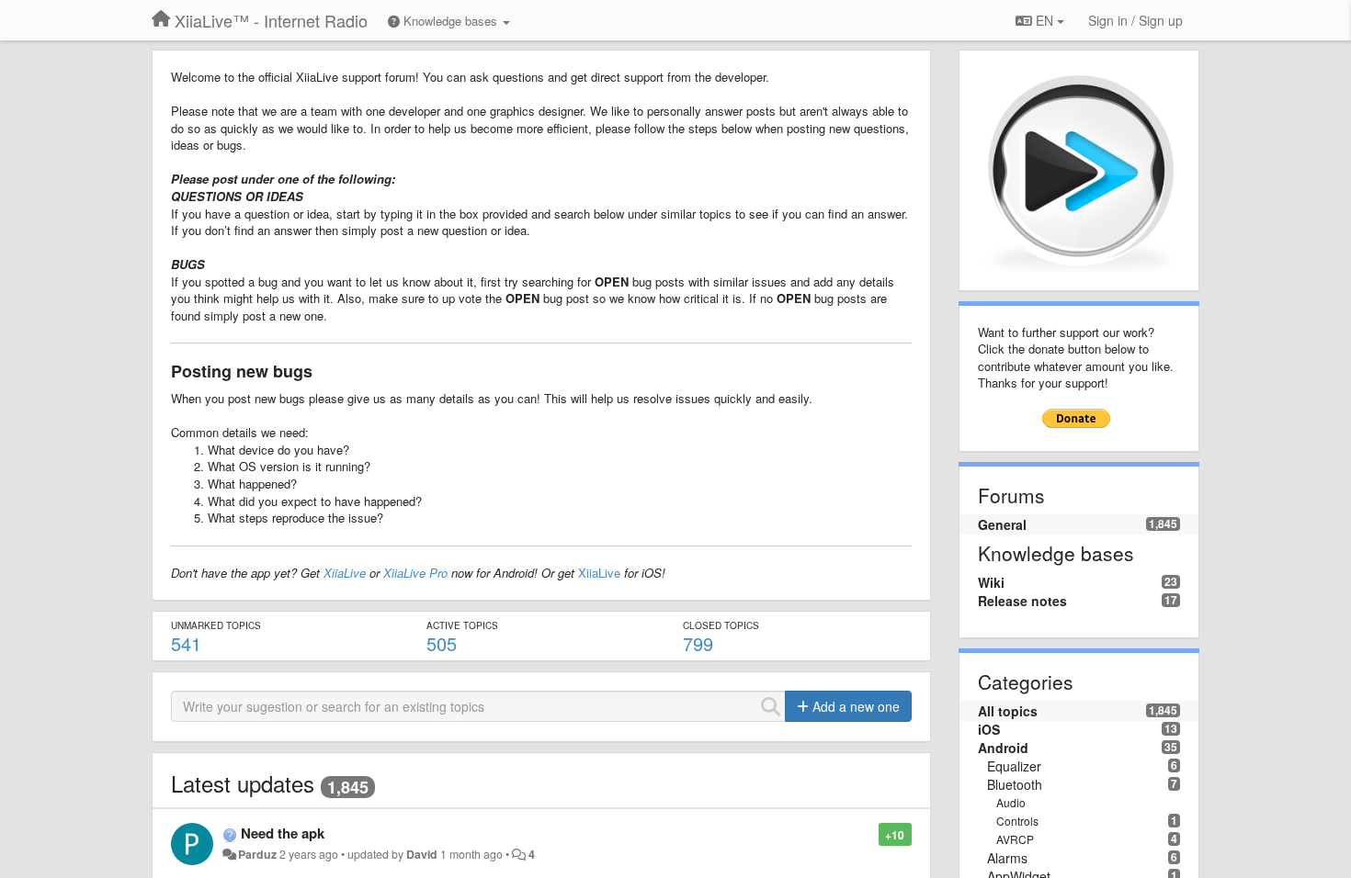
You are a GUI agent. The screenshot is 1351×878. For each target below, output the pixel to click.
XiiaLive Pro (415, 572)
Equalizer (1014, 766)
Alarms (1007, 858)
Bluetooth (1014, 784)
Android (1003, 747)
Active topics (462, 625)
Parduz (257, 854)
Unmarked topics (216, 625)
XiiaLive (345, 572)
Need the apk (282, 833)
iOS (989, 729)
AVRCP (1015, 839)
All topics (1008, 711)
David (421, 854)
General (1002, 524)
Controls (1017, 820)
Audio (1011, 802)
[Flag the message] (869, 833)
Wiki (991, 582)
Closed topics (721, 625)
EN (1044, 20)
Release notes (1022, 600)
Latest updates (242, 783)
